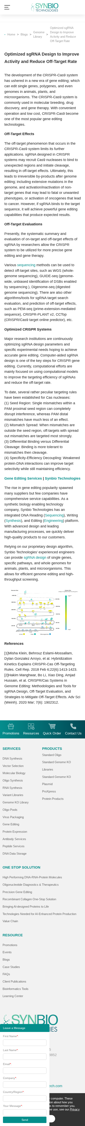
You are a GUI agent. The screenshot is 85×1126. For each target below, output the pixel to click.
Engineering (53, 521)
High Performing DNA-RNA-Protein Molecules (32, 877)
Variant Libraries (13, 795)
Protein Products (53, 798)
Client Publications (14, 981)
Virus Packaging (13, 817)
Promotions (10, 945)
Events (7, 952)
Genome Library (38, 34)
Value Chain (10, 921)
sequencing (26, 265)
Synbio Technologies (62, 478)
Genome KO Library (16, 802)
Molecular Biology (14, 773)
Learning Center (13, 996)
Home (11, 34)
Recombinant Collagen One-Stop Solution (29, 899)
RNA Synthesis (12, 787)
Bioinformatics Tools (15, 989)
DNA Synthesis (12, 758)
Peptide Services (14, 846)
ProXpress (49, 791)
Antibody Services (14, 839)
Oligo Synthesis (13, 780)
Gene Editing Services (23, 478)
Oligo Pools (10, 809)
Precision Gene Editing (17, 892)
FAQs (6, 974)
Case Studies (11, 967)
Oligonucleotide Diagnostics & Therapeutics (31, 884)
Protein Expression (15, 831)
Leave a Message (14, 1028)
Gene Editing (11, 824)
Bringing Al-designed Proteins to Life (26, 906)
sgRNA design (35, 558)
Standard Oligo (51, 755)
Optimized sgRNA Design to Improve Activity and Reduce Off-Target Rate (63, 34)
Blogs (24, 34)
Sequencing (54, 515)
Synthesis (13, 521)
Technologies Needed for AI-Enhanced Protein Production (39, 914)
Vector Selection (13, 766)
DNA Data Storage (14, 853)
